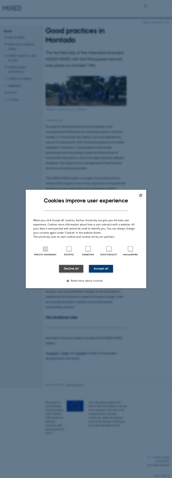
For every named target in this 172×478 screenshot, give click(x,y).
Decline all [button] (71, 268)
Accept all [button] (101, 268)
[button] (86, 281)
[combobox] (140, 195)
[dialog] (86, 239)
